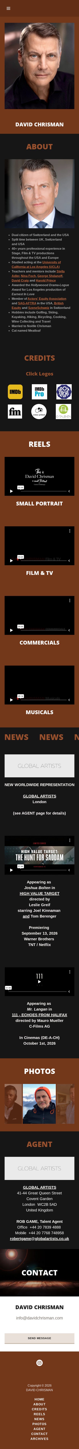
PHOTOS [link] (39, 1424)
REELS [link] (39, 1414)
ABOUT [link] (39, 1404)
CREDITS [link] (39, 1409)
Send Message (39, 1338)
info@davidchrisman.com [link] (39, 1318)
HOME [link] (39, 1399)
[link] (39, 1363)
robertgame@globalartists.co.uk (39, 1238)
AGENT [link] (39, 1429)
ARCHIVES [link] (39, 1438)
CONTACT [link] (39, 1434)
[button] (10, 8)
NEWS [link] (39, 1419)
